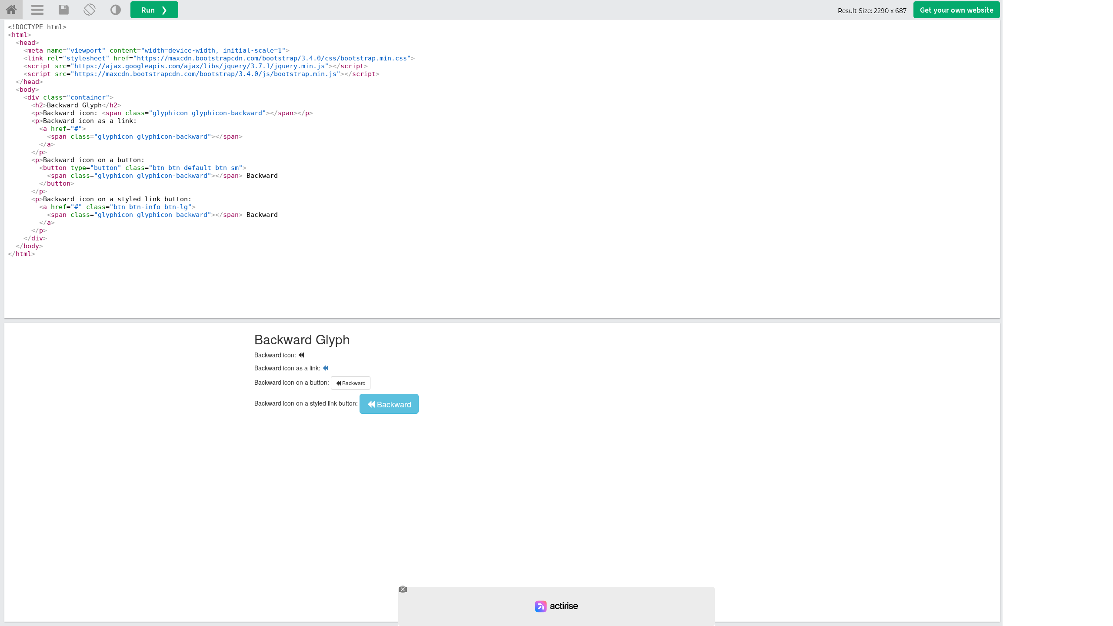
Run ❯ (154, 10)
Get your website (956, 10)
